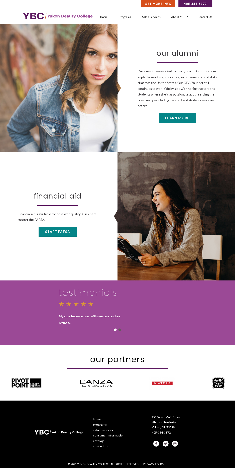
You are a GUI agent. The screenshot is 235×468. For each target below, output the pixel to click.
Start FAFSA (57, 232)
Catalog (98, 441)
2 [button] (119, 329)
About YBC (178, 17)
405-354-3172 (161, 432)
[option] (117, 312)
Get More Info (158, 3)
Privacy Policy (153, 464)
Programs (125, 17)
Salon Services (151, 17)
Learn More (177, 118)
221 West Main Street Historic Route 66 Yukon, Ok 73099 (167, 422)
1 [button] (115, 329)
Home (104, 17)
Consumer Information (108, 435)
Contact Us (205, 17)
